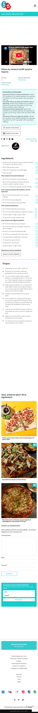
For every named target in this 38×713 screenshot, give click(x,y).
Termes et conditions (19, 666)
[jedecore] (29, 692)
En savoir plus (19, 645)
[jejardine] (35, 692)
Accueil (3, 13)
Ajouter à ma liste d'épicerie (11, 254)
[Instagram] (23, 700)
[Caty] (17, 692)
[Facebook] (14, 700)
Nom (3, 558)
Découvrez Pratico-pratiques (19, 658)
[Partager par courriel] (12, 139)
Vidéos (19, 682)
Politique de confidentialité (19, 668)
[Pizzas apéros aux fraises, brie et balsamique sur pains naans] (19, 418)
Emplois (19, 661)
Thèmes (19, 677)
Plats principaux (16, 13)
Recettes (8, 13)
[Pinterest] (18, 700)
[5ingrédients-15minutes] (9, 692)
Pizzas (22, 13)
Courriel (4, 565)
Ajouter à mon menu (12, 133)
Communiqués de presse (19, 663)
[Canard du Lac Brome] (15, 146)
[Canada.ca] (30, 707)
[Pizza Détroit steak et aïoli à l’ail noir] (19, 460)
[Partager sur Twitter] (4, 139)
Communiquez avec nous (19, 656)
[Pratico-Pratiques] (3, 692)
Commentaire (6, 535)
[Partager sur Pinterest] (7, 139)
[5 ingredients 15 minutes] (4, 6)
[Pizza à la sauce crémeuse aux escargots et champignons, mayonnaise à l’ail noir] (19, 500)
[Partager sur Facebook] (1, 139)
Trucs (19, 679)
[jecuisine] (23, 692)
